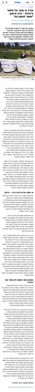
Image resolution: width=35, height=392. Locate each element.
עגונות (14, 387)
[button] (27, 2)
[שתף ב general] (3, 2)
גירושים (10, 387)
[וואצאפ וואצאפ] (6, 2)
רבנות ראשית (29, 387)
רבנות (24, 387)
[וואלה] (17, 2)
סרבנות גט (19, 387)
